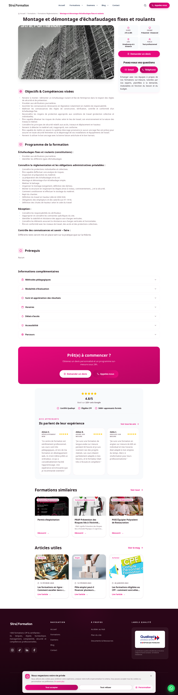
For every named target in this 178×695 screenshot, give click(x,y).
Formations (31, 14)
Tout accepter (51, 687)
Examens (54, 639)
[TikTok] (19, 650)
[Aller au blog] (103, 5)
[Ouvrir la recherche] (145, 5)
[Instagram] (12, 650)
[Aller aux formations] (73, 5)
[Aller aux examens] (90, 5)
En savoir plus (59, 681)
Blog (52, 645)
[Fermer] (151, 676)
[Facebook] (34, 650)
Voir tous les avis (128, 424)
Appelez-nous (107, 373)
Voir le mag (134, 538)
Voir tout (135, 481)
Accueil (62, 5)
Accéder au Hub (98, 629)
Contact (115, 5)
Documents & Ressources (102, 641)
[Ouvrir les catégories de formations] (82, 5)
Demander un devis (140, 53)
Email (131, 69)
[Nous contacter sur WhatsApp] (171, 688)
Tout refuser (105, 687)
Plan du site (96, 635)
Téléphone (150, 69)
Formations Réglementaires (48, 14)
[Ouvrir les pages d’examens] (97, 5)
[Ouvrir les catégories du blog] (107, 5)
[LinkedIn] (27, 650)
